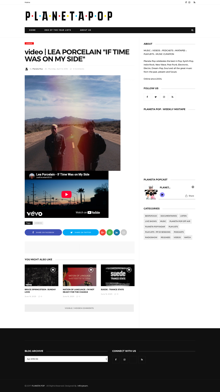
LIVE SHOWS (151, 221)
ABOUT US (85, 30)
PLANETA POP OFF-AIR (180, 221)
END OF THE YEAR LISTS (58, 30)
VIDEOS (29, 43)
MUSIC (163, 221)
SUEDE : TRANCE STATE (112, 289)
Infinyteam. (83, 386)
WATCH (187, 237)
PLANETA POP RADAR (155, 227)
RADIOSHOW (151, 237)
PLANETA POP (38, 386)
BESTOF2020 (151, 216)
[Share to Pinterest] (124, 232)
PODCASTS (179, 232)
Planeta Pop (37, 69)
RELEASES (165, 237)
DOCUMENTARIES (169, 216)
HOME (32, 30)
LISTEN (183, 216)
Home (27, 2)
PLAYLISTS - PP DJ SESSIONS (157, 232)
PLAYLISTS (173, 227)
